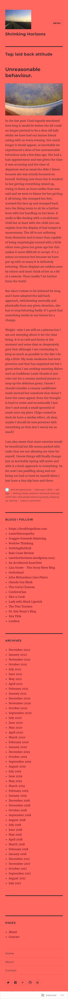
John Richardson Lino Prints (28, 577)
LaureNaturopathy (21, 533)
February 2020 (19, 742)
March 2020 (17, 737)
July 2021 (15, 669)
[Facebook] (16, 983)
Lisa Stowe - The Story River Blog (32, 567)
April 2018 (15, 839)
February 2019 (18, 790)
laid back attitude (49, 493)
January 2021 (18, 693)
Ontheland (16, 572)
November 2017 (19, 863)
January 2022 (18, 654)
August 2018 (17, 820)
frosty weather (30, 493)
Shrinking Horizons (25, 34)
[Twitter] (8, 983)
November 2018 (19, 805)
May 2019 (15, 781)
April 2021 (15, 684)
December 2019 (19, 752)
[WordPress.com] (38, 983)
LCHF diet (11, 497)
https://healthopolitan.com (28, 528)
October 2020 (18, 708)
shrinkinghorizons (21, 489)
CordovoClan (17, 592)
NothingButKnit (20, 548)
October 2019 (18, 756)
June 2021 (15, 674)
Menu (57, 23)
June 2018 (15, 829)
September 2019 (20, 761)
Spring (13, 500)
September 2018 (20, 815)
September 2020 (20, 713)
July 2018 (15, 825)
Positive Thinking (21, 543)
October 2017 (18, 868)
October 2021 (18, 664)
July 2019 (15, 771)
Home (9, 953)
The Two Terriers (20, 606)
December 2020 (19, 698)
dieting (17, 493)
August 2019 (17, 766)
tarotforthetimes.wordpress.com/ (32, 558)
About (13, 932)
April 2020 (16, 732)
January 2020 (18, 747)
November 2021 (19, 659)
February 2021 (18, 688)
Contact (14, 937)
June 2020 (16, 722)
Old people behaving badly (33, 497)
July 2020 (15, 718)
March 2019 (17, 786)
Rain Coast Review (21, 553)
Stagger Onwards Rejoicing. (28, 538)
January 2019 (18, 795)
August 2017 (17, 878)
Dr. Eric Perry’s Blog (22, 611)
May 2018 (15, 834)
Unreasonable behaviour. (22, 72)
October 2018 (18, 810)
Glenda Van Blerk (21, 582)
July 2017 (15, 883)
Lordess (14, 621)
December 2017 (19, 859)
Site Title (15, 616)
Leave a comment (30, 500)
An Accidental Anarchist (25, 562)
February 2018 (18, 849)
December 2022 (19, 649)
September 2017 (20, 873)
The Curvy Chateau (22, 587)
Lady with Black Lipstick (25, 601)
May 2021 (15, 679)
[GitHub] (30, 983)
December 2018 (19, 800)
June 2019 (15, 776)
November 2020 (20, 703)
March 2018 (17, 844)
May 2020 (15, 727)
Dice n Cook (17, 596)
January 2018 (18, 854)
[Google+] (23, 983)
